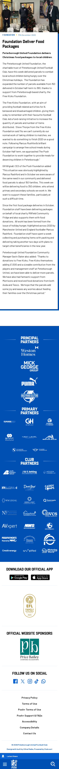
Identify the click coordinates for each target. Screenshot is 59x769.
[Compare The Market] (49, 421)
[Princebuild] (9, 421)
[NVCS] (49, 513)
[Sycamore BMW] (19, 450)
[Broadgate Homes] (29, 539)
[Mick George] (29, 366)
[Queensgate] (49, 500)
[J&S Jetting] (29, 472)
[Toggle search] (53, 764)
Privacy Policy (29, 697)
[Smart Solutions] (9, 437)
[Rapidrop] (49, 539)
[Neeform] (9, 513)
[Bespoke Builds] (49, 437)
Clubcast (48, 749)
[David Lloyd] (29, 487)
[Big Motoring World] (49, 551)
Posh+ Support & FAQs (29, 715)
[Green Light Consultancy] (29, 500)
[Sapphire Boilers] (29, 513)
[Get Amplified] (29, 550)
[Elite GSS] (9, 488)
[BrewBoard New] (49, 526)
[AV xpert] (9, 526)
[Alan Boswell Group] (9, 472)
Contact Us (29, 733)
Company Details (29, 727)
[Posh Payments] (9, 539)
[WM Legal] (9, 500)
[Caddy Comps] (49, 488)
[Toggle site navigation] (5, 764)
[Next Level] (29, 437)
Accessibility (29, 721)
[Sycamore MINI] (39, 450)
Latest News (12, 756)
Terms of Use (29, 703)
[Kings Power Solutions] (29, 397)
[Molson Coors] (49, 472)
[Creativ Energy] (9, 551)
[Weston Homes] (29, 350)
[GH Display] (29, 421)
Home (3, 756)
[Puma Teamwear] (29, 381)
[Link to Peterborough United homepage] (15, 764)
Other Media (28, 749)
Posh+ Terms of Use (29, 709)
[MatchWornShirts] (29, 526)
